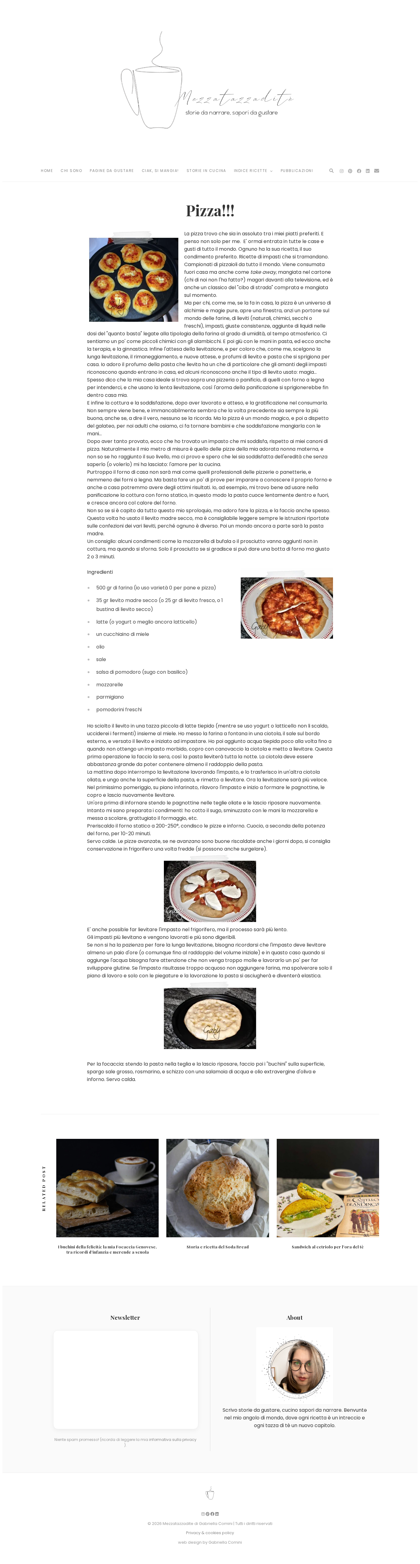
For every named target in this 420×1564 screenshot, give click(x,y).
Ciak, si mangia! (160, 170)
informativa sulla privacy (172, 1439)
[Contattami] (376, 171)
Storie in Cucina (206, 170)
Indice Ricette (251, 170)
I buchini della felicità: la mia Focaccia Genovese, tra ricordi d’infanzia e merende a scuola (107, 1249)
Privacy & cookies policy (210, 1532)
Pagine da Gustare (112, 170)
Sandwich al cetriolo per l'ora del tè (328, 1246)
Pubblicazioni (297, 170)
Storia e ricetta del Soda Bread (218, 1246)
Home (47, 170)
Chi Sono (71, 170)
